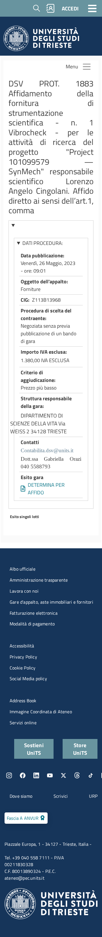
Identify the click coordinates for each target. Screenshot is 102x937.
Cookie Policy (23, 667)
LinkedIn (36, 775)
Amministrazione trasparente (39, 580)
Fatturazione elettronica (34, 613)
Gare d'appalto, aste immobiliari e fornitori (51, 602)
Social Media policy (28, 678)
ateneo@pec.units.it (24, 878)
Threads (77, 775)
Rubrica (50, 8)
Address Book (23, 700)
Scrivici (61, 796)
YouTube (49, 775)
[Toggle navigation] (92, 8)
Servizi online (23, 722)
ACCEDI (70, 8)
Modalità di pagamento (32, 623)
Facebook (22, 775)
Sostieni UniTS (34, 749)
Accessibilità (22, 645)
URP (93, 796)
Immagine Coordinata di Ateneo (41, 711)
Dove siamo (21, 796)
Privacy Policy (23, 656)
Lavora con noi (24, 591)
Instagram (9, 775)
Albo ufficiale (22, 569)
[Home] (41, 40)
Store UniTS (80, 749)
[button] (51, 225)
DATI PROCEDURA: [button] (42, 243)
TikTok (90, 775)
